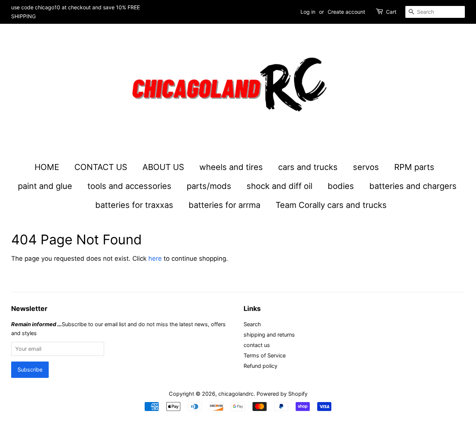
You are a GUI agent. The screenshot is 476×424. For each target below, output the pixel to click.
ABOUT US (163, 167)
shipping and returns (269, 334)
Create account (346, 12)
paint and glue (45, 186)
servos (366, 167)
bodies (341, 186)
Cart (391, 12)
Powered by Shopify (282, 394)
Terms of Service (265, 355)
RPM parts (414, 167)
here (155, 258)
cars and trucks (308, 167)
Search (252, 324)
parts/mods (209, 186)
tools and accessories (129, 186)
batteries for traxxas (134, 205)
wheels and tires (231, 167)
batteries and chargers (413, 186)
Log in (307, 12)
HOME (47, 167)
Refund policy (260, 366)
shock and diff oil (279, 186)
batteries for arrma (224, 205)
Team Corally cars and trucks (331, 205)
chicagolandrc (236, 394)
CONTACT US (100, 167)
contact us (257, 345)
